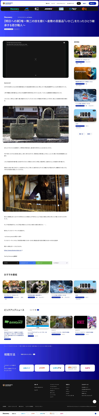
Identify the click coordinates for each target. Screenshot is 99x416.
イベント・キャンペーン (61, 3)
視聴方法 (92, 3)
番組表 (84, 3)
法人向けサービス (70, 3)
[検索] (79, 3)
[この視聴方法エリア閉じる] (95, 413)
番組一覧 (47, 3)
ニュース (53, 3)
